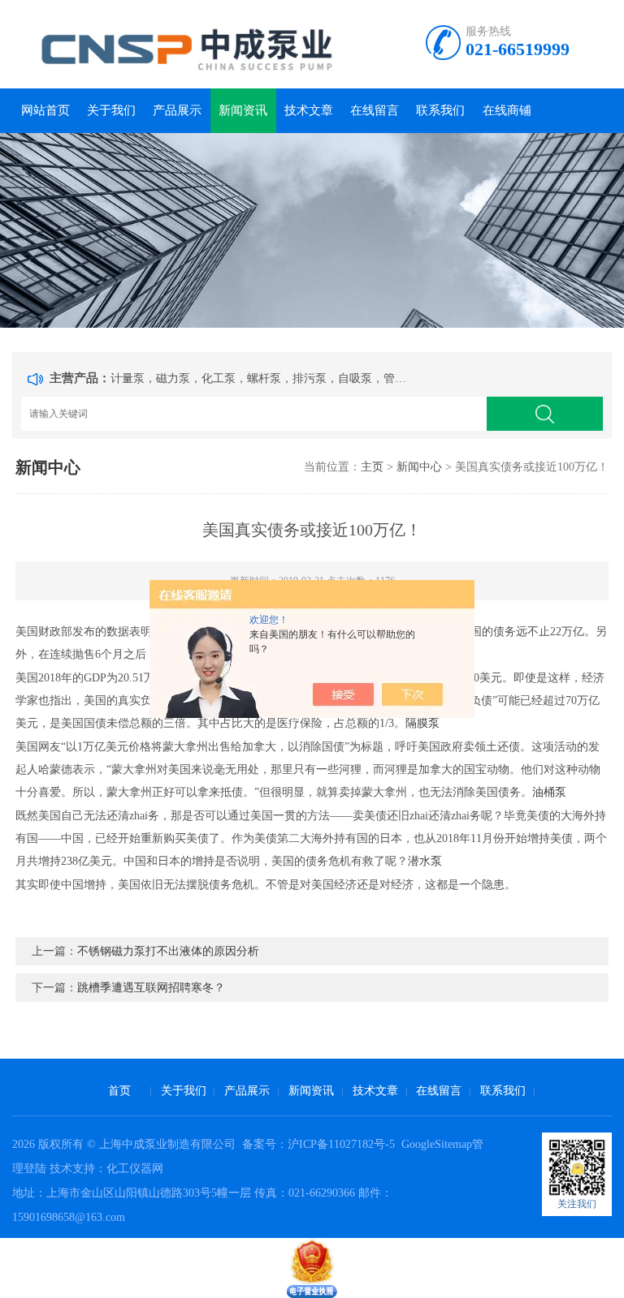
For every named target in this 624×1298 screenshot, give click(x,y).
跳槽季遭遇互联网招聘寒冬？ (151, 988)
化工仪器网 (134, 1169)
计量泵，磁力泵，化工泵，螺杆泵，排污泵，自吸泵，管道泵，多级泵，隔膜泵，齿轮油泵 (261, 378)
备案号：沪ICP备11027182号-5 (320, 1144)
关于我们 (111, 110)
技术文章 (308, 110)
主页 (372, 467)
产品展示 (177, 110)
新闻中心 (419, 467)
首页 (119, 1091)
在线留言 (374, 110)
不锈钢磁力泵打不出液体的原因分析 (168, 951)
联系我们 (440, 110)
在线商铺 (507, 110)
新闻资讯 (243, 110)
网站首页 (45, 110)
